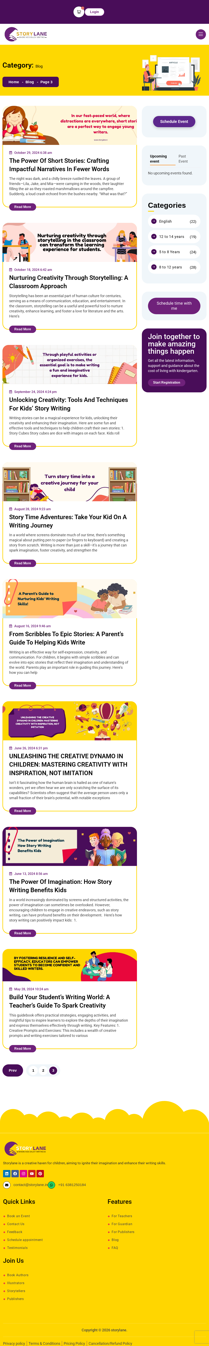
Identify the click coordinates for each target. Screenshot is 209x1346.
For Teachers (122, 1216)
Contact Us (15, 1224)
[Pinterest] (40, 1173)
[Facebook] (15, 1173)
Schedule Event (174, 121)
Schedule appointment (25, 1240)
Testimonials (17, 1248)
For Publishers (123, 1232)
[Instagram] (23, 1173)
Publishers (15, 1299)
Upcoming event (158, 158)
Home (14, 82)
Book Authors (18, 1275)
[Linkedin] (6, 1173)
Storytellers (16, 1291)
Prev (13, 1070)
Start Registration (166, 382)
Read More (22, 207)
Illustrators (15, 1283)
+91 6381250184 (72, 1185)
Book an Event (18, 1216)
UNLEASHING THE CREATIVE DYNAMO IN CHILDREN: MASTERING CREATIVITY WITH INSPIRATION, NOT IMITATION (68, 765)
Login (94, 12)
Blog (30, 82)
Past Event (183, 158)
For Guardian (122, 1224)
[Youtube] (32, 1173)
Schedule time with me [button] (174, 306)
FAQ (115, 1248)
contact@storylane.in (30, 1185)
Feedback (14, 1232)
